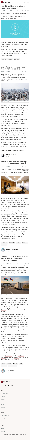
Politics (3, 396)
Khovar (13, 174)
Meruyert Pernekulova (11, 154)
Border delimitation (12, 366)
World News (15, 150)
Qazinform (23, 272)
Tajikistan (18, 242)
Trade (21, 363)
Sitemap (3, 428)
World (2, 404)
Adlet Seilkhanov (10, 370)
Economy (3, 399)
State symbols (4, 418)
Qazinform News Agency (17, 79)
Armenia (22, 304)
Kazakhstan (4, 393)
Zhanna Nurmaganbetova (12, 249)
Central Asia (24, 242)
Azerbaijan (21, 267)
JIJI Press (21, 150)
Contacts (3, 431)
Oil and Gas (4, 59)
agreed (3, 229)
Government (16, 59)
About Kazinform (5, 415)
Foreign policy (4, 242)
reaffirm (16, 357)
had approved (24, 144)
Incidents (3, 407)
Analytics (3, 402)
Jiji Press (6, 80)
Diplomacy (10, 59)
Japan (3, 150)
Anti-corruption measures (7, 420)
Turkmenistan (12, 242)
